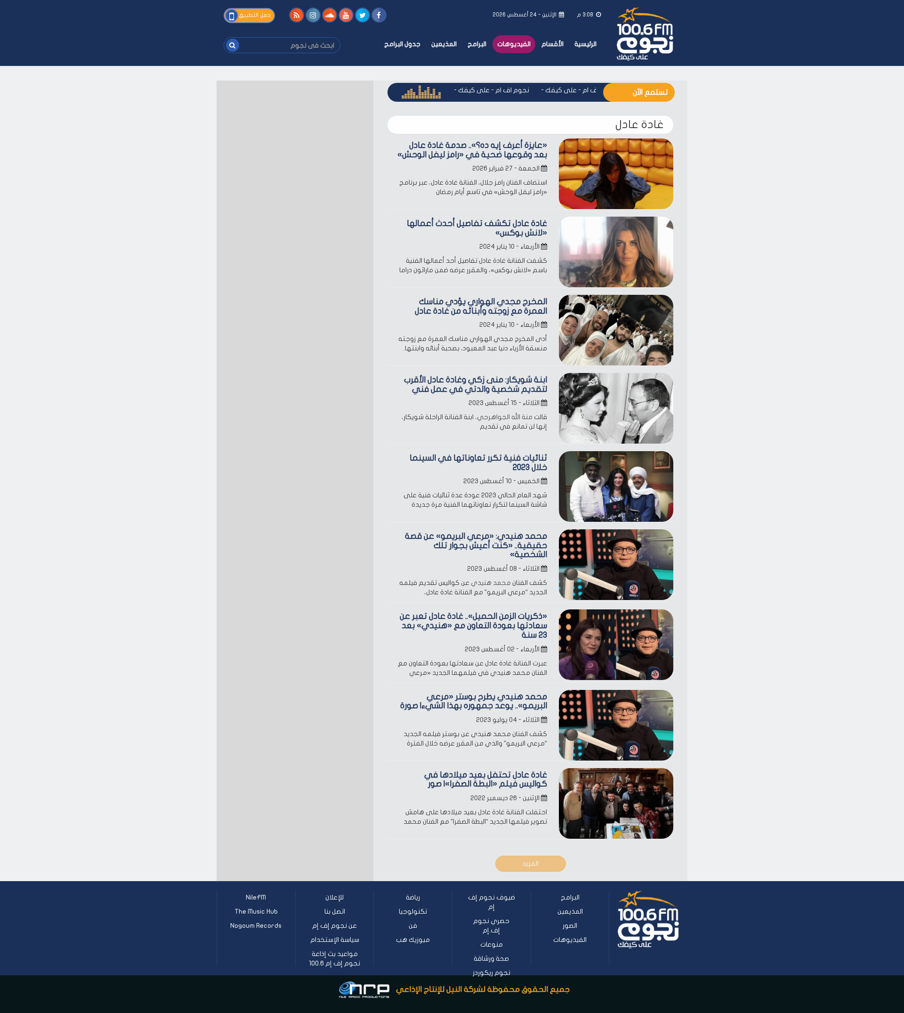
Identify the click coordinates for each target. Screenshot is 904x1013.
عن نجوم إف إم (334, 925)
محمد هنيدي (491, 582)
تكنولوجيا (413, 911)
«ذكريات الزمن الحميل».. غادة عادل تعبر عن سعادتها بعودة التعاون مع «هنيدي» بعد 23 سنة (473, 626)
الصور (570, 925)
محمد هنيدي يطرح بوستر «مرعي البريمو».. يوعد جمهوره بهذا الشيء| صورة (473, 701)
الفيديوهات (514, 44)
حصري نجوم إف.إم (491, 925)
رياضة (413, 897)
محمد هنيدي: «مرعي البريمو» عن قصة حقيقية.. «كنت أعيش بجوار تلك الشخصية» (476, 545)
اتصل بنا (334, 911)
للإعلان (334, 897)
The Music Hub (256, 911)
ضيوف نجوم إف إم (491, 902)
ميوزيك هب (413, 939)
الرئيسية (585, 44)
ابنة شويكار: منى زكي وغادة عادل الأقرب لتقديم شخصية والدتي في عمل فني (475, 384)
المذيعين (444, 44)
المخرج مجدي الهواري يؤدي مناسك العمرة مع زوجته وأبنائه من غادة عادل (481, 306)
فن (413, 925)
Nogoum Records (256, 925)
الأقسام (552, 44)
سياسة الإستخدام (334, 939)
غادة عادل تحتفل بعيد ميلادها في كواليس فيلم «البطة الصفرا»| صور (485, 779)
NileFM (256, 897)
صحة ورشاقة (491, 958)
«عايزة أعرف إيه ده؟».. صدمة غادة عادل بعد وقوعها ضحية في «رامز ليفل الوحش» (472, 150)
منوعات (491, 944)
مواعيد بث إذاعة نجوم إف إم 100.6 (334, 958)
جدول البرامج (402, 44)
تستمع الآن (650, 92)
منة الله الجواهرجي (505, 417)
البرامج (477, 44)
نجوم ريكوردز (491, 972)
